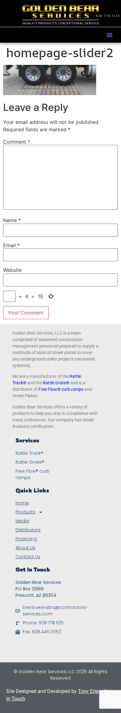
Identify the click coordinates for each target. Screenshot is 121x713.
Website (12, 270)
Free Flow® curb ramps (60, 389)
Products (25, 512)
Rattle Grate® (56, 382)
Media (22, 521)
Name (12, 220)
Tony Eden (89, 691)
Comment (16, 141)
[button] (109, 35)
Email (11, 245)
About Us (25, 548)
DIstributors (28, 530)
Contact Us (28, 557)
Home (22, 503)
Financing (26, 539)
